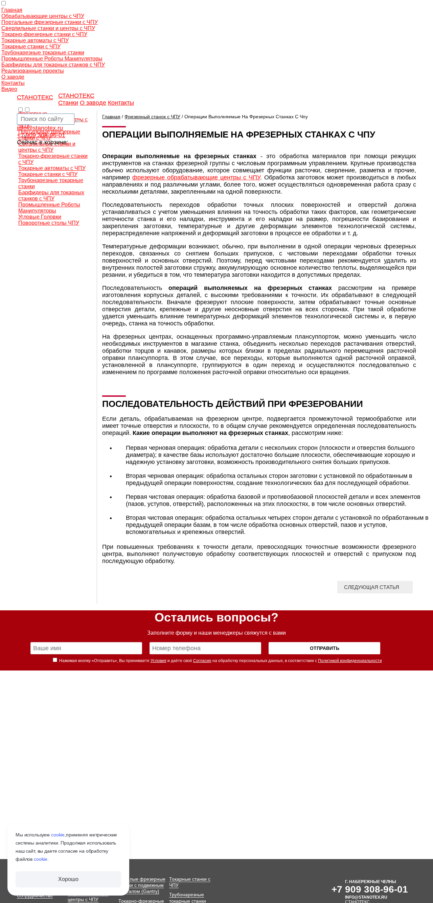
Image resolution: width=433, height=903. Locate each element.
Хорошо (68, 879)
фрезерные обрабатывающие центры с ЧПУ (196, 177)
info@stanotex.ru (40, 128)
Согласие (202, 660)
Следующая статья (371, 587)
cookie (58, 834)
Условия (158, 660)
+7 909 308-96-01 (41, 135)
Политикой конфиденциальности (350, 660)
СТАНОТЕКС (35, 97)
